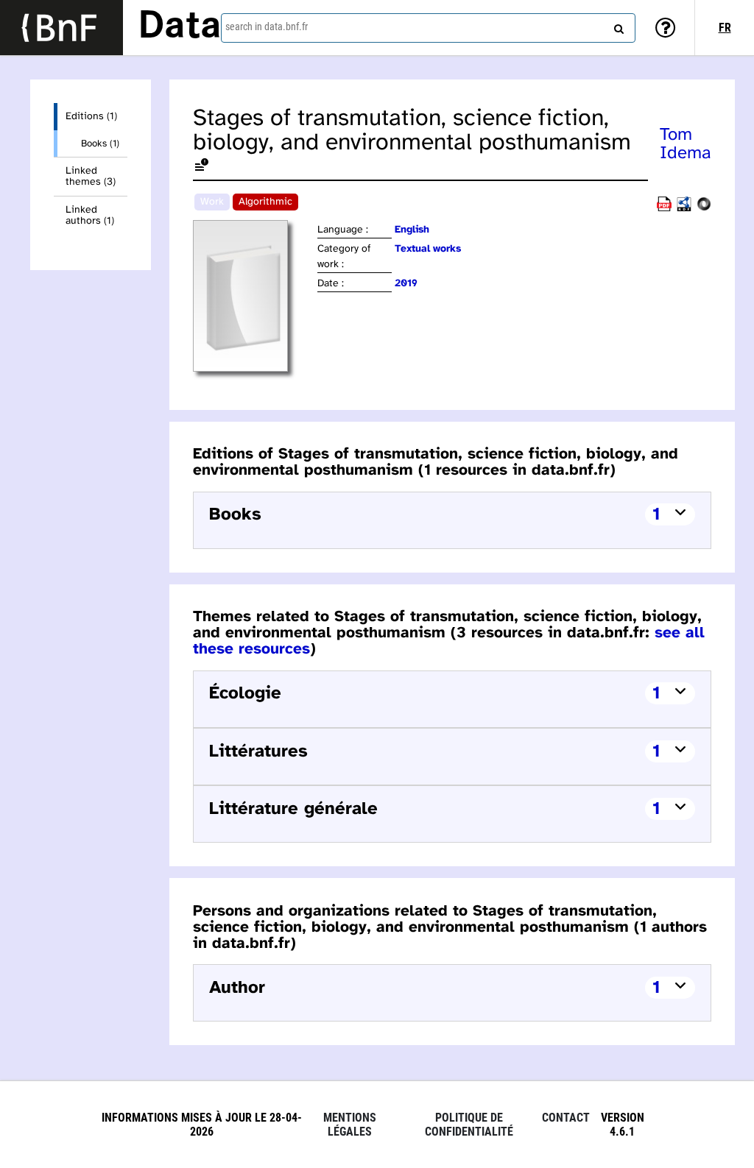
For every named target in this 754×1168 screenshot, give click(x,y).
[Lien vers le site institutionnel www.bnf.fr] (61, 27)
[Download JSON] (704, 208)
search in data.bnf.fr (266, 26)
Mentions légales (349, 1125)
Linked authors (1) (90, 216)
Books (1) (100, 143)
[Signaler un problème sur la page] (202, 167)
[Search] (617, 25)
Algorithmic (265, 202)
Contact (566, 1118)
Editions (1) (91, 116)
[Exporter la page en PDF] (664, 208)
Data (180, 27)
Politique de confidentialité (469, 1125)
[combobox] (428, 28)
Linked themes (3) (91, 177)
